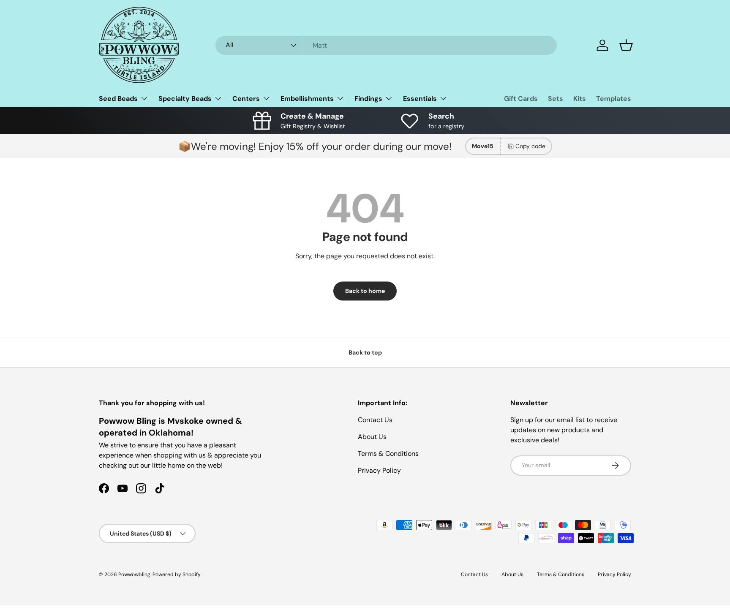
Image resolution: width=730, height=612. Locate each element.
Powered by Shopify (177, 574)
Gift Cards (521, 98)
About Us (372, 436)
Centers (246, 98)
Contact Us (375, 419)
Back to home (365, 291)
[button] (626, 45)
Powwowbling (134, 574)
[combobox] (386, 45)
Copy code (530, 146)
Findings (368, 98)
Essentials (420, 98)
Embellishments (307, 98)
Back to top (365, 352)
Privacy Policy (379, 470)
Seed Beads (118, 98)
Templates (613, 98)
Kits (579, 98)
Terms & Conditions (388, 453)
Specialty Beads (185, 98)
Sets (555, 98)
